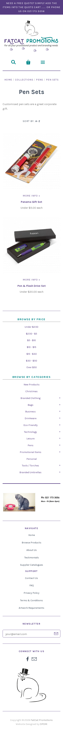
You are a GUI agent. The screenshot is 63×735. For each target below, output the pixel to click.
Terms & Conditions (31, 600)
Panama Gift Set (31, 201)
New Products (32, 384)
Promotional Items (30, 452)
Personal (31, 458)
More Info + (31, 195)
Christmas (31, 391)
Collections (24, 79)
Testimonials (31, 557)
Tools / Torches (30, 465)
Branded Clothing (30, 398)
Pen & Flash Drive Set (32, 285)
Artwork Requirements (31, 607)
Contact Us (31, 578)
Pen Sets (52, 79)
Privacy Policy (31, 592)
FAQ (31, 585)
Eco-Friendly (30, 425)
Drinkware (30, 418)
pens (39, 79)
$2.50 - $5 (31, 333)
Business (30, 411)
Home (8, 79)
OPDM (43, 724)
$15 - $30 (31, 353)
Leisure (30, 438)
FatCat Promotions (42, 720)
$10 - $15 (31, 347)
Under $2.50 (31, 326)
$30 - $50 (31, 360)
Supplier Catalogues (31, 564)
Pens (30, 445)
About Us (31, 550)
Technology (30, 431)
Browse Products (31, 542)
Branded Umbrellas (30, 472)
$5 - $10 (31, 340)
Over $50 (31, 367)
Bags (30, 404)
